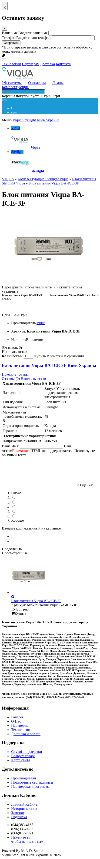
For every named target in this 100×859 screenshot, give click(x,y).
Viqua (15, 128)
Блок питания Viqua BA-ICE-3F (54, 183)
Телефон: (26, 38)
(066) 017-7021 (69, 56)
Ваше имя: (24, 33)
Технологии (20, 730)
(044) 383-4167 (18, 56)
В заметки (55, 356)
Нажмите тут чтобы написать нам (27, 839)
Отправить (11, 43)
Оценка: (86, 485)
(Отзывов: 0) (12, 347)
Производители (23, 778)
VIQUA (8, 179)
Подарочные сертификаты (32, 782)
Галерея (17, 717)
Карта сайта (20, 760)
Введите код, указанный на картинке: (32, 528)
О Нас (16, 721)
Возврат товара (23, 756)
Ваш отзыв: (48, 450)
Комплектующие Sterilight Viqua (43, 179)
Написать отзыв (14, 352)
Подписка (19, 817)
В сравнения (74, 356)
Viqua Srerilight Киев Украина (36, 120)
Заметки (17, 813)
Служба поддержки (26, 752)
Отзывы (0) (11, 379)
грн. (14, 112)
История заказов (24, 809)
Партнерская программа (30, 786)
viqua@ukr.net (18, 60)
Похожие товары (15, 374)
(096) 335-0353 (44, 56)
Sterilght (17, 152)
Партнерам (20, 725)
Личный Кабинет (25, 804)
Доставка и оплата (25, 734)
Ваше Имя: (10, 446)
